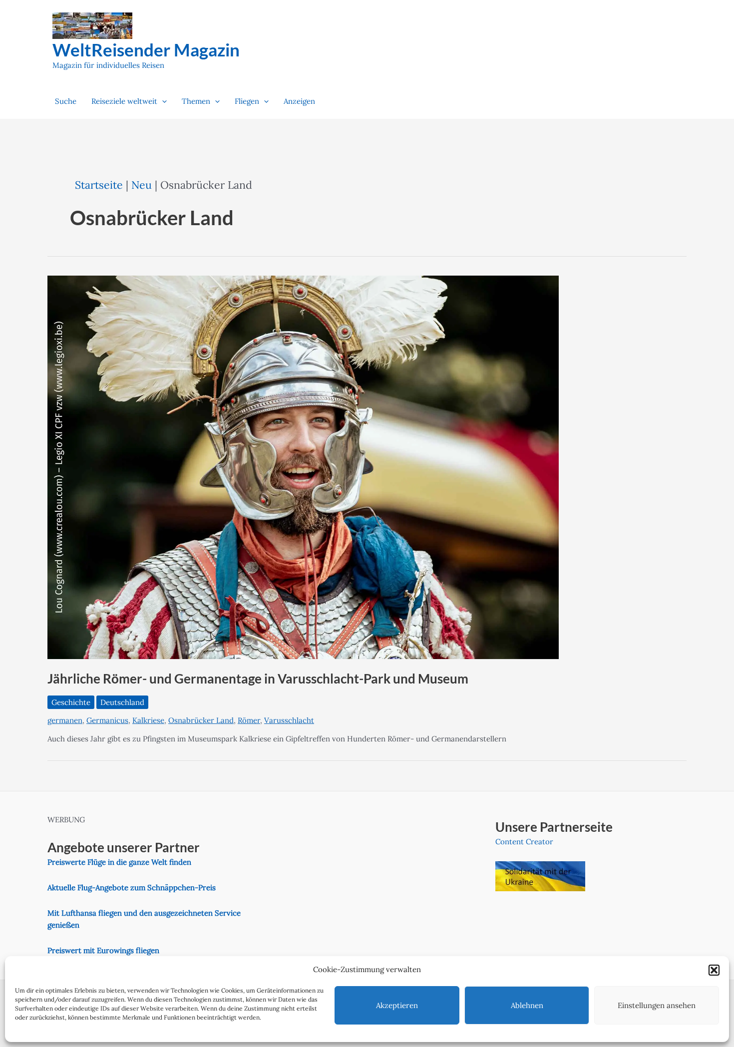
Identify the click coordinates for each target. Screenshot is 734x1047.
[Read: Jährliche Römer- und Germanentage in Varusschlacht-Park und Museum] (303, 466)
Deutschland (122, 702)
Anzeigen (299, 101)
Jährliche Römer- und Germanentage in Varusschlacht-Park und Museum (257, 679)
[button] (714, 970)
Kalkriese (148, 720)
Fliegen (247, 101)
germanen (64, 720)
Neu (141, 185)
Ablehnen (527, 1005)
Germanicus (107, 720)
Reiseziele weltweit (124, 101)
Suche (65, 101)
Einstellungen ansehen (657, 1005)
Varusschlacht (289, 720)
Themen (196, 101)
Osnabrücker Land (201, 720)
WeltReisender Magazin (146, 49)
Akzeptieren (397, 1005)
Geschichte (70, 702)
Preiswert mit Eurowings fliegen (103, 950)
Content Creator (524, 841)
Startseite (99, 185)
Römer (249, 720)
